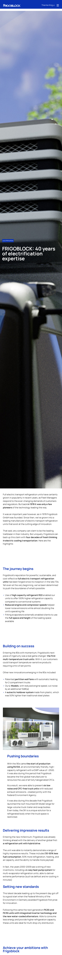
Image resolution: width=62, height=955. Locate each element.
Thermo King (47, 5)
